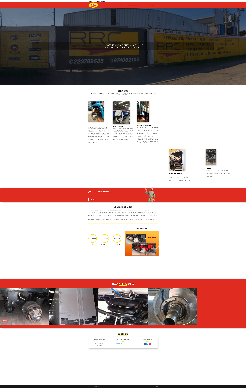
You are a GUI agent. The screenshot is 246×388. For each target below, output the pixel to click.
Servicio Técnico (139, 5)
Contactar (93, 199)
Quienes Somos (129, 5)
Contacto (152, 5)
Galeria (146, 5)
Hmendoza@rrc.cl (118, 343)
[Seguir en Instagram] (150, 344)
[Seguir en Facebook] (145, 344)
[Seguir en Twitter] (147, 344)
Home (121, 5)
